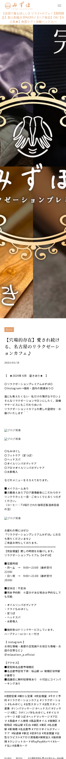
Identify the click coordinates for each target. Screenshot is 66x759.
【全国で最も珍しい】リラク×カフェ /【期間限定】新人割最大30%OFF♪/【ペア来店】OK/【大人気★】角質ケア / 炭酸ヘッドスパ (33, 17)
